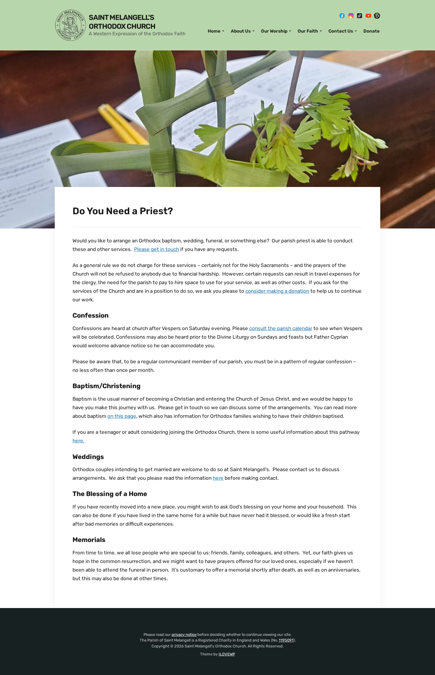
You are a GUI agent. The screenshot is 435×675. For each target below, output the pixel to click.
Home (214, 31)
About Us (241, 31)
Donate (371, 31)
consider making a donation (277, 291)
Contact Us (340, 31)
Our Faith (308, 31)
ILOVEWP (227, 654)
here (218, 478)
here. (78, 441)
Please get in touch (156, 249)
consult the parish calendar (280, 328)
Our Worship (274, 31)
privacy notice (184, 634)
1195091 (286, 640)
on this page (121, 416)
